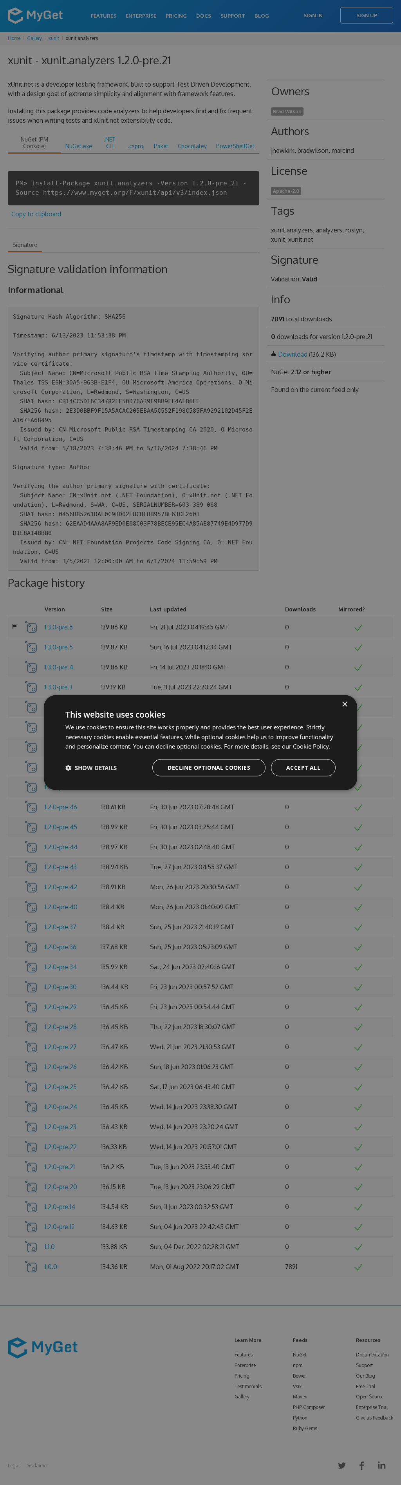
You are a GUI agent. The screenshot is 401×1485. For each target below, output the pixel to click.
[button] (91, 767)
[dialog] (200, 742)
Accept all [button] (303, 767)
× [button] (344, 704)
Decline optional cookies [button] (209, 767)
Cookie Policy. (312, 746)
